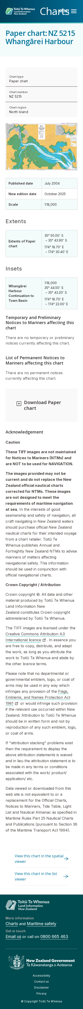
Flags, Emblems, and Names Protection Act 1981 (38, 697)
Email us (13, 936)
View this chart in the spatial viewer (39, 858)
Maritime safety (41, 923)
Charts (12, 923)
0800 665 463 (54, 936)
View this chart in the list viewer (36, 876)
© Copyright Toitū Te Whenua (41, 1001)
